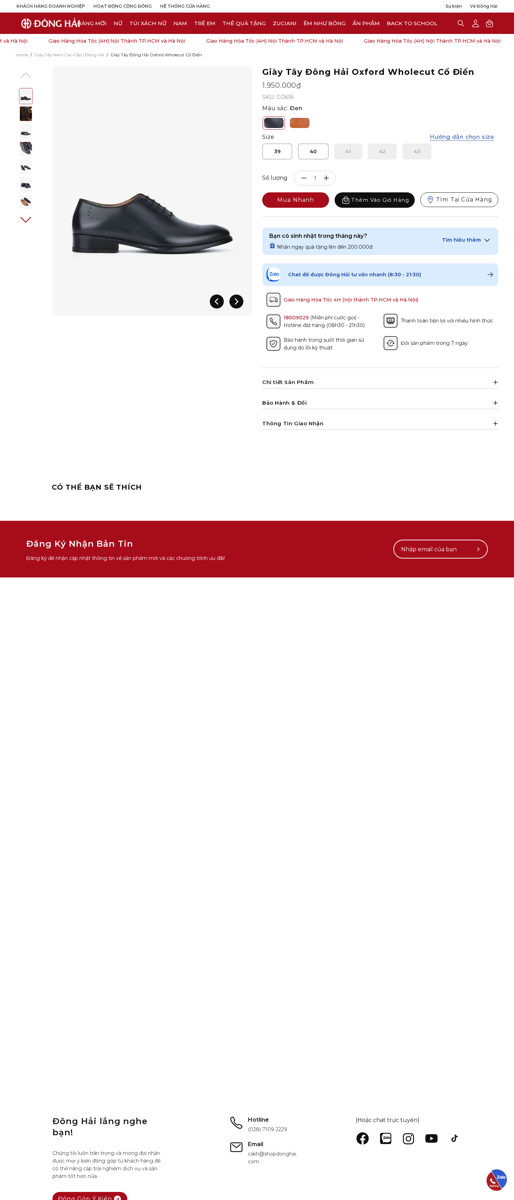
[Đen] (273, 123)
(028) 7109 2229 (267, 1129)
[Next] (236, 301)
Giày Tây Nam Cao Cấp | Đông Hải (69, 54)
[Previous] (217, 301)
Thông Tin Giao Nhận (292, 423)
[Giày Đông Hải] (50, 23)
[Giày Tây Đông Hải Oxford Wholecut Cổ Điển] (26, 96)
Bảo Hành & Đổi (284, 402)
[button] (284, 23)
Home (22, 54)
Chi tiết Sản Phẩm (288, 382)
